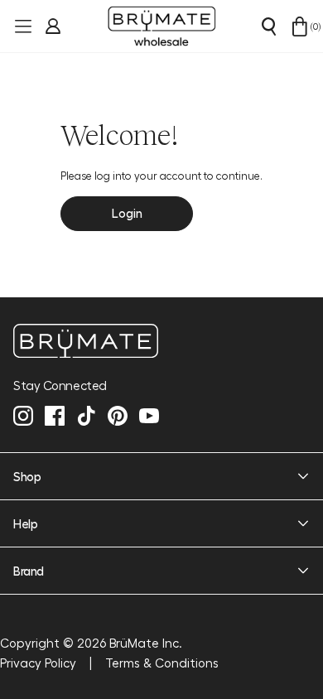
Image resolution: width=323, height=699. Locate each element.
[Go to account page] (51, 26)
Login (127, 212)
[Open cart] (300, 26)
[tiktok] (86, 416)
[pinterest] (118, 416)
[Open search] (268, 26)
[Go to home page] (161, 341)
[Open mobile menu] (21, 26)
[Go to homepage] (161, 26)
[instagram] (23, 416)
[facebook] (55, 416)
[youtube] (149, 416)
